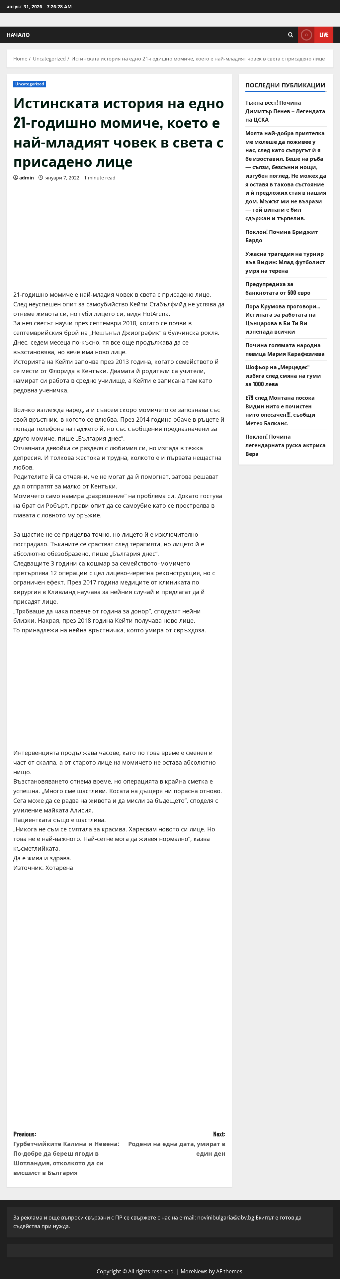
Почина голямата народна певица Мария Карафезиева (285, 349)
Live (323, 35)
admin (26, 177)
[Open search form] (290, 34)
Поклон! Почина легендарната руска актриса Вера (285, 444)
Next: (176, 1143)
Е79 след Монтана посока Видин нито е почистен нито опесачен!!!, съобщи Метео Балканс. (280, 410)
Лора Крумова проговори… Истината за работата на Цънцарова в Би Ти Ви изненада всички (282, 319)
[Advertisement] (119, 233)
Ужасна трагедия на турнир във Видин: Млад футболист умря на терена (285, 262)
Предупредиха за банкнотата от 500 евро (277, 288)
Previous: (66, 1152)
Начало (18, 35)
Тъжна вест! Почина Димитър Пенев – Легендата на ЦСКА (285, 110)
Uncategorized (29, 84)
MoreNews (194, 1271)
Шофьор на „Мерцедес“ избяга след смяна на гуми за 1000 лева (283, 375)
